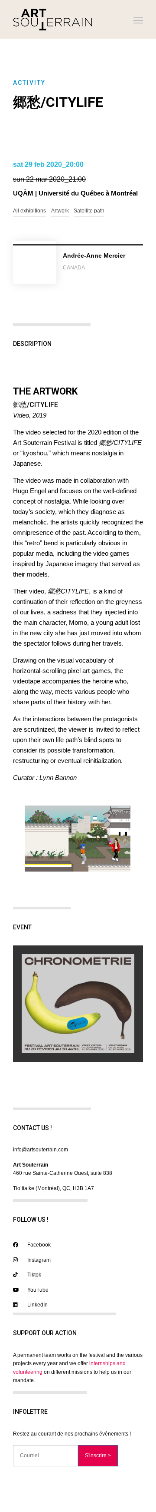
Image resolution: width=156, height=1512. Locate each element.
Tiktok (33, 1275)
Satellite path (89, 211)
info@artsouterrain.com (40, 1150)
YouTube (37, 1290)
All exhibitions (29, 211)
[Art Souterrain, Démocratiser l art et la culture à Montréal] (52, 19)
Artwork (60, 211)
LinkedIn (37, 1305)
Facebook (38, 1245)
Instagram (38, 1260)
